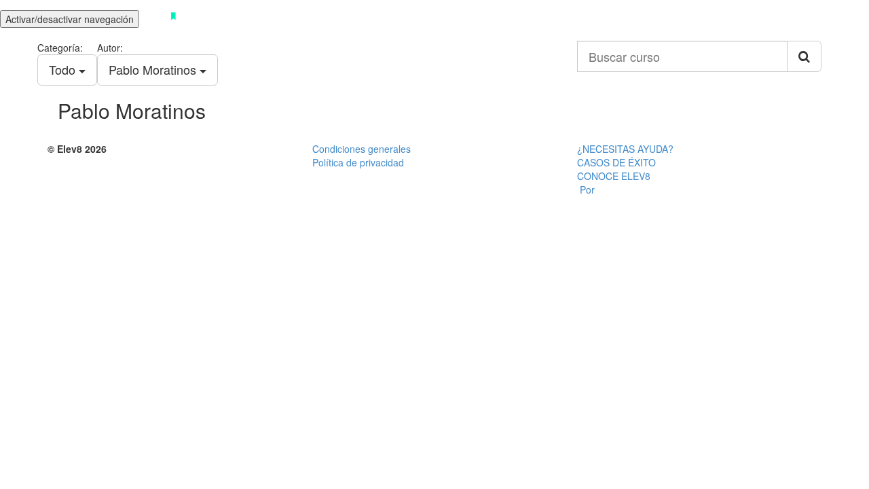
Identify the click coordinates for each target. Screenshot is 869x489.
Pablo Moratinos (154, 69)
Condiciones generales (361, 149)
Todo (64, 69)
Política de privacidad (358, 162)
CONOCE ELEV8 (613, 176)
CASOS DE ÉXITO (616, 162)
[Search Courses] (804, 56)
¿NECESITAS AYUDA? (625, 149)
